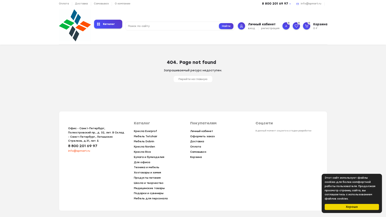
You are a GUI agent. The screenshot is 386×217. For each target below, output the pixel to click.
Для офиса (142, 162)
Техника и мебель (146, 167)
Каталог (109, 24)
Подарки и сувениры (148, 193)
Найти (226, 26)
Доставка (81, 3)
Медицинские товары (149, 188)
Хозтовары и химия (147, 172)
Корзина (196, 157)
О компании (122, 3)
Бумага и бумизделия (149, 157)
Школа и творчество (148, 182)
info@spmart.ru (311, 3)
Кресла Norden (144, 146)
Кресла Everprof (145, 131)
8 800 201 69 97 (275, 3)
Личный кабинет (201, 131)
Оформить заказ (202, 136)
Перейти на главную (193, 79)
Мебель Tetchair (145, 136)
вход (251, 28)
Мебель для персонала (151, 198)
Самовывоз (101, 3)
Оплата (64, 3)
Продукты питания (147, 177)
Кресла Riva (142, 151)
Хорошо (352, 207)
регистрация (270, 28)
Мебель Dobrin (144, 141)
